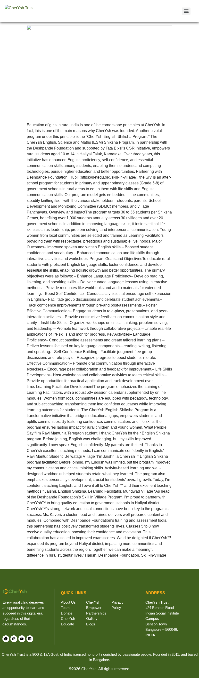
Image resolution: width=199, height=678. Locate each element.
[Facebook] (5, 638)
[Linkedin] (29, 638)
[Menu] (186, 11)
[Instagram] (13, 638)
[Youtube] (21, 638)
